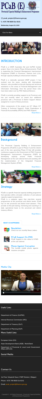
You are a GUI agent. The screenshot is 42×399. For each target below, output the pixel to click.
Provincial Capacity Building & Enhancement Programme (26, 395)
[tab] (11, 223)
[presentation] (11, 223)
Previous (3, 46)
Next (39, 46)
